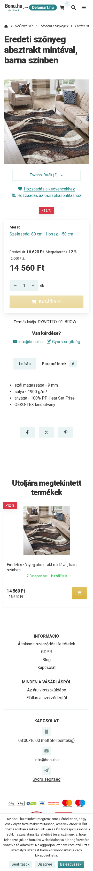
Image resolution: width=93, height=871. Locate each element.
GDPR (46, 651)
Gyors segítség (66, 341)
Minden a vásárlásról (46, 682)
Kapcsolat (46, 667)
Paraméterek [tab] (58, 363)
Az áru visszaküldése (46, 690)
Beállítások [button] (20, 864)
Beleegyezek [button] (70, 864)
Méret (15, 227)
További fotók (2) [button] (44, 175)
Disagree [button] (45, 864)
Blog (46, 659)
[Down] (14, 285)
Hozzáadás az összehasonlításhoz (49, 195)
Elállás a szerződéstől (46, 697)
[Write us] (46, 770)
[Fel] (34, 285)
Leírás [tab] (25, 363)
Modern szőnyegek (54, 26)
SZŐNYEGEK (24, 26)
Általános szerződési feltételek (46, 643)
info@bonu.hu (30, 341)
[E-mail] (46, 751)
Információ (46, 636)
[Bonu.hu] (30, 7)
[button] (81, 122)
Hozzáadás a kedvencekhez (49, 189)
